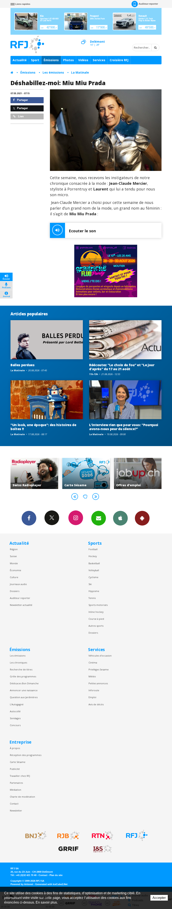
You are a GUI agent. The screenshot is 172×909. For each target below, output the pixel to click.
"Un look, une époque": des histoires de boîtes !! (43, 427)
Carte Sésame (17, 762)
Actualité (20, 60)
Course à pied (96, 618)
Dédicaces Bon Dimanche (24, 683)
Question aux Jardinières (24, 697)
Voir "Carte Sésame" (34, 473)
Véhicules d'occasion (100, 655)
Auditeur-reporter (148, 4)
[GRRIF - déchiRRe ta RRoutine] (68, 849)
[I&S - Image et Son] (102, 849)
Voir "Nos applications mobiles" (138, 473)
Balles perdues (22, 365)
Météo (92, 676)
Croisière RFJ (119, 60)
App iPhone (120, 518)
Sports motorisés (98, 605)
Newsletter (16, 810)
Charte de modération (22, 796)
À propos (15, 748)
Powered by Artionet (21, 884)
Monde (14, 563)
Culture (14, 577)
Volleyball (94, 570)
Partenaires (16, 782)
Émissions (51, 60)
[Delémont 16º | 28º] (83, 38)
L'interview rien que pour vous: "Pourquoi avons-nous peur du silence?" (123, 427)
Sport (35, 60)
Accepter (159, 898)
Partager (22, 100)
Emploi (92, 697)
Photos (68, 60)
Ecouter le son (82, 230)
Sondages (15, 718)
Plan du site (56, 875)
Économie (15, 570)
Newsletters (98, 518)
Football (93, 549)
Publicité (15, 769)
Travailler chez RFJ (20, 775)
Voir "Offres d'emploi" (86, 473)
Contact (14, 803)
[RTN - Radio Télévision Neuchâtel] (102, 835)
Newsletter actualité (21, 605)
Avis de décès (96, 704)
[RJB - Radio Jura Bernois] (68, 835)
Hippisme (94, 591)
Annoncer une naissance (24, 690)
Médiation (15, 789)
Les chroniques (18, 662)
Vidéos (83, 60)
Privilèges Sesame (99, 669)
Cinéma (93, 662)
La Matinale (80, 72)
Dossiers (14, 591)
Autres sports (96, 625)
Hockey (93, 556)
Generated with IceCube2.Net (51, 884)
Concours (15, 725)
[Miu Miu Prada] (106, 130)
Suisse (13, 556)
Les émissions (53, 72)
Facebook (29, 518)
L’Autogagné (16, 704)
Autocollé (15, 711)
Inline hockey (96, 611)
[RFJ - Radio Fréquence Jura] (136, 835)
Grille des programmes (23, 676)
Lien (20, 116)
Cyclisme (93, 577)
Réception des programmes (25, 755)
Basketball (94, 563)
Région (14, 549)
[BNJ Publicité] (34, 835)
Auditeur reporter (20, 598)
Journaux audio (18, 584)
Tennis (92, 598)
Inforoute (94, 690)
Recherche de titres (21, 669)
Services (99, 60)
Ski (90, 584)
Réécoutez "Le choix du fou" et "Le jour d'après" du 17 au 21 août (121, 367)
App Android (142, 518)
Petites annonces (98, 683)
